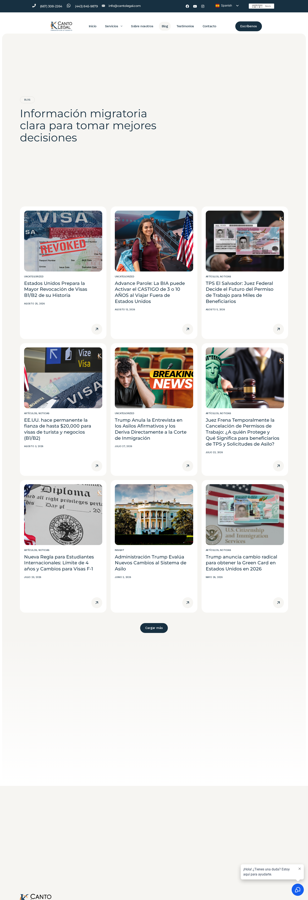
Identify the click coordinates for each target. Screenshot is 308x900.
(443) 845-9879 (86, 6)
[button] (154, 628)
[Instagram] (202, 6)
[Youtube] (195, 6)
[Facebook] (187, 6)
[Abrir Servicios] (121, 26)
